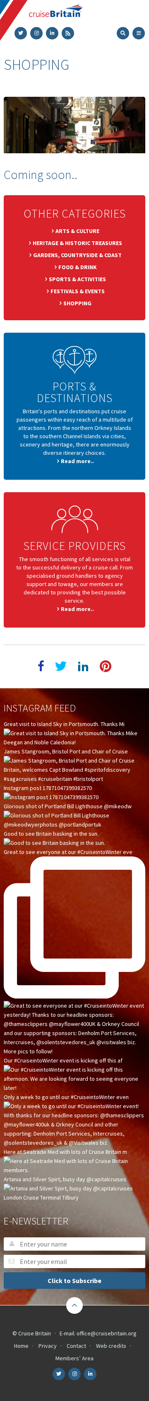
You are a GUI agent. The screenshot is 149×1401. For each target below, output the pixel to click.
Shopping (77, 303)
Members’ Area (74, 1358)
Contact (76, 1345)
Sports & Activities (77, 279)
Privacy (47, 1345)
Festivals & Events (77, 291)
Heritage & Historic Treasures (77, 243)
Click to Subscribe (74, 1280)
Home (21, 1345)
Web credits (111, 1345)
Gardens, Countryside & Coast (77, 255)
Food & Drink (77, 267)
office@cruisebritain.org (107, 1333)
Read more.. (77, 461)
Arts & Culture (77, 231)
